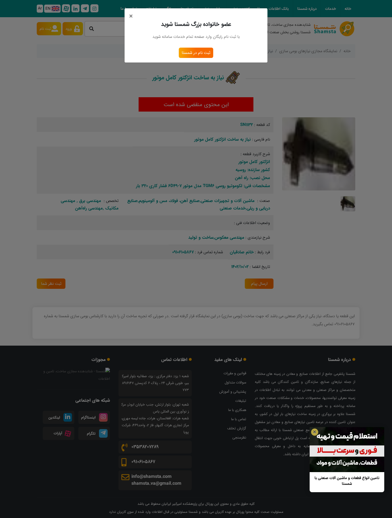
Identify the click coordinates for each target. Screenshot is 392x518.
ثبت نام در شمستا (196, 52)
